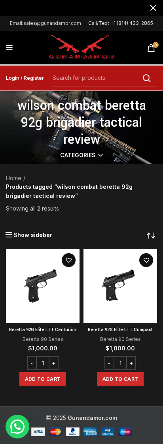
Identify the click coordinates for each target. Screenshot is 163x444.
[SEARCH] (146, 78)
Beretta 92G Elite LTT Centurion (42, 330)
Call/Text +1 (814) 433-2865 (120, 23)
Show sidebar (32, 235)
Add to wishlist (69, 260)
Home (13, 178)
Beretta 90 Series (43, 339)
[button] (42, 379)
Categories (78, 155)
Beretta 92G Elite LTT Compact (120, 330)
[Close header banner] (153, 8)
